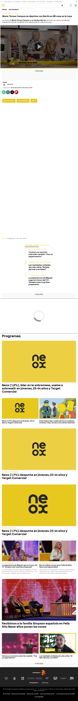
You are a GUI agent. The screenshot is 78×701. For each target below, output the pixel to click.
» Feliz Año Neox (20, 238)
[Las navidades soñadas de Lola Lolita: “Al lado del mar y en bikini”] (57, 643)
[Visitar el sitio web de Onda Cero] (55, 678)
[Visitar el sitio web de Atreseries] (47, 678)
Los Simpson (17, 1)
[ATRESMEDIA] (39, 672)
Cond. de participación (47, 693)
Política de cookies (32, 693)
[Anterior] (1, 1)
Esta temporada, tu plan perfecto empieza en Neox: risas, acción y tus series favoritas (57, 422)
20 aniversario (7, 1)
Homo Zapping (23, 100)
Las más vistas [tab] (32, 245)
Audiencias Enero (9, 528)
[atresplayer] (71, 5)
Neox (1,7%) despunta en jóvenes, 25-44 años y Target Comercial (18, 422)
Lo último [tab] (44, 245)
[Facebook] (4, 85)
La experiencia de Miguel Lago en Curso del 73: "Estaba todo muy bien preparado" (40, 281)
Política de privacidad (18, 693)
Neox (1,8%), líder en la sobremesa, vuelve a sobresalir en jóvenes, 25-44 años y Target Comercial (32, 388)
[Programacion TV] (66, 5)
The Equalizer (58, 1)
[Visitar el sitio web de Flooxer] (45, 682)
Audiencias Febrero (10, 472)
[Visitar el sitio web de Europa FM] (63, 678)
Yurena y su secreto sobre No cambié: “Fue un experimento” (41, 254)
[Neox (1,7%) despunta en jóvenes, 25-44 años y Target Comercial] (20, 408)
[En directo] (62, 5)
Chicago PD (49, 1)
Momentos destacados (40, 262)
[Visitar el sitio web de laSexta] (14, 678)
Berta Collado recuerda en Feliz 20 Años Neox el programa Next (55, 566)
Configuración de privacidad (65, 693)
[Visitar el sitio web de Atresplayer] (34, 682)
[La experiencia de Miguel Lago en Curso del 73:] (20, 551)
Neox (34, 100)
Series (4, 9)
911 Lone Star (41, 1)
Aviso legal (6, 693)
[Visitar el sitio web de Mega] (39, 678)
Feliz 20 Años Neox (37, 249)
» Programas (10, 238)
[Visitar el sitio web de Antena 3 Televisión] (6, 678)
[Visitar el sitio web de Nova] (30, 678)
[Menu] (75, 5)
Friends (24, 1)
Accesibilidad (39, 696)
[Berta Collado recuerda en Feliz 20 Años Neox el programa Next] (57, 551)
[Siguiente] (76, 1)
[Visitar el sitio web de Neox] (22, 678)
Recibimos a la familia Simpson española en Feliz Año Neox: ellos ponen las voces (36, 625)
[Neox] (10, 5)
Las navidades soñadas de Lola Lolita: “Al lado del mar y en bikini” (40, 267)
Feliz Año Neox (9, 100)
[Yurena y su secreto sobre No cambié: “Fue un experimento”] (20, 643)
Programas (14, 9)
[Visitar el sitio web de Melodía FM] (71, 678)
